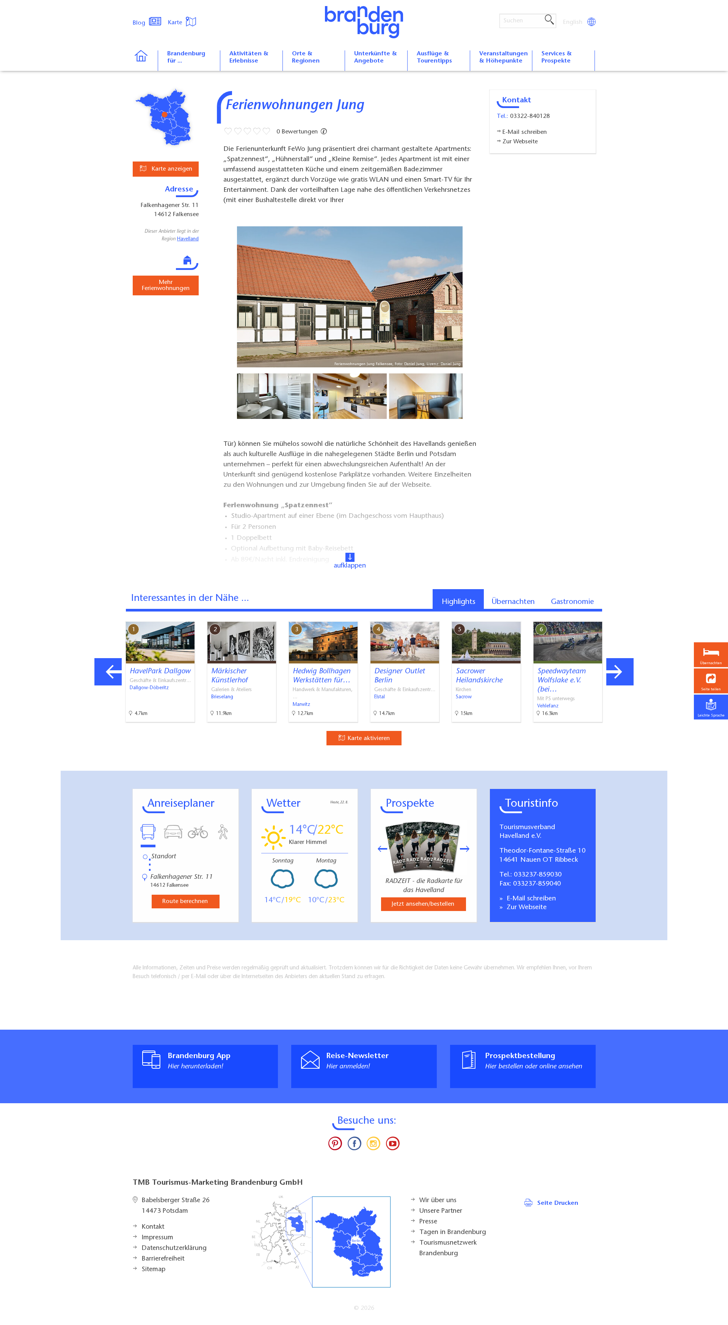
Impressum (157, 1237)
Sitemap (153, 1269)
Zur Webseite (526, 907)
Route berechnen (185, 901)
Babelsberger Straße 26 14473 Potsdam (176, 1206)
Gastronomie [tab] (572, 602)
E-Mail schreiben (530, 898)
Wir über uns (438, 1200)
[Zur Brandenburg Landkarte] (321, 1242)
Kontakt (153, 1227)
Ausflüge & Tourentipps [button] (434, 57)
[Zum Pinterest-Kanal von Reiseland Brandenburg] (335, 1145)
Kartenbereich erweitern (623, 615)
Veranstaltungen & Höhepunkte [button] (503, 57)
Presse (428, 1221)
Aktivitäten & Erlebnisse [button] (248, 57)
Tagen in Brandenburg (452, 1232)
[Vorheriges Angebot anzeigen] (108, 671)
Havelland (188, 239)
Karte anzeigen (171, 169)
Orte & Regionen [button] (306, 57)
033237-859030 (538, 875)
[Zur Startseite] (145, 60)
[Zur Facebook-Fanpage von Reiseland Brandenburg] (354, 1145)
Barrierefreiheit (163, 1259)
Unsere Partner (440, 1211)
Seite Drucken (557, 1203)
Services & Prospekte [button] (556, 57)
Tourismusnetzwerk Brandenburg (448, 1248)
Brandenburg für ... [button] (186, 57)
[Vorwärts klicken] (469, 849)
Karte (176, 23)
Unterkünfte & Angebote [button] (375, 57)
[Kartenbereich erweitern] (660, 616)
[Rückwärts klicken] (379, 849)
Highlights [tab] (458, 602)
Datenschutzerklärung (174, 1248)
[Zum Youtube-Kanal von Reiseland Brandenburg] (392, 1145)
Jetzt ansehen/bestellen (423, 904)
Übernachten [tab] (513, 602)
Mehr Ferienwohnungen (166, 285)
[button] (711, 680)
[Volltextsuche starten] (549, 20)
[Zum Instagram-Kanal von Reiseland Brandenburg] (373, 1145)
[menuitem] (573, 22)
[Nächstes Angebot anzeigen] (620, 671)
